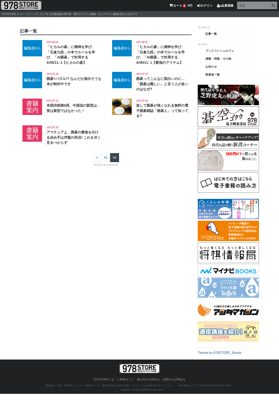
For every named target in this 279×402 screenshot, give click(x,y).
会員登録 (227, 5)
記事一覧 (211, 33)
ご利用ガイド (125, 379)
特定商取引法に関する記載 (115, 385)
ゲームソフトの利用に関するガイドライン (152, 385)
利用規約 (68, 385)
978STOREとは (104, 379)
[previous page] (97, 157)
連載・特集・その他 (218, 58)
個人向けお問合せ (148, 379)
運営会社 (50, 385)
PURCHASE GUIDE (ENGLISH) (215, 385)
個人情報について (187, 385)
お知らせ (211, 66)
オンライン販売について (87, 385)
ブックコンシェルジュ (219, 50)
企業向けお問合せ (174, 379)
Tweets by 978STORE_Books (219, 352)
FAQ (59, 385)
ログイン (206, 5)
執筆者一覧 (212, 74)
